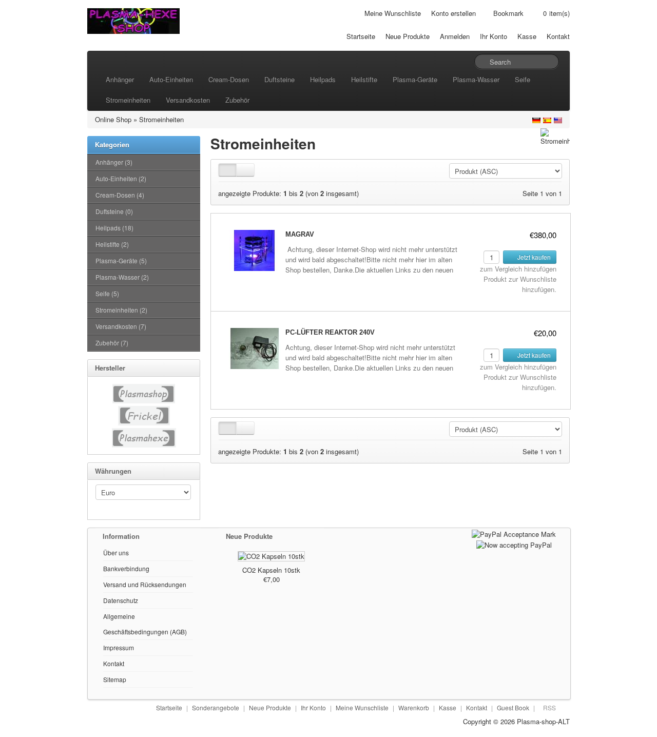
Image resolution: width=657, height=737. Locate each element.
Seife (522, 79)
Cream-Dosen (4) (119, 194)
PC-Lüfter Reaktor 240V (330, 332)
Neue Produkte (407, 36)
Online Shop (113, 119)
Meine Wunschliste (392, 13)
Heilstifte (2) (112, 244)
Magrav (299, 234)
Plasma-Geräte (415, 79)
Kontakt (558, 36)
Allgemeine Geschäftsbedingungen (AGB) (145, 624)
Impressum (118, 647)
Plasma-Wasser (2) (122, 277)
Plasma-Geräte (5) (121, 260)
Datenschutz (120, 600)
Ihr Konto (493, 36)
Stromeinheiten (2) (121, 309)
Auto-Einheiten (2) (120, 178)
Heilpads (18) (114, 227)
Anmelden (455, 36)
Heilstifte (364, 79)
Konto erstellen (453, 13)
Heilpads (323, 79)
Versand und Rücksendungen (144, 584)
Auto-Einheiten (171, 79)
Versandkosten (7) (120, 326)
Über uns (116, 552)
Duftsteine (279, 79)
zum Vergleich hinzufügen (518, 269)
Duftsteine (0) (114, 211)
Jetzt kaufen (533, 257)
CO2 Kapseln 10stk (271, 570)
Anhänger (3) (113, 162)
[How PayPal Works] (514, 533)
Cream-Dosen (228, 79)
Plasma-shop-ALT (543, 721)
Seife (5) (107, 293)
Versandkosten (188, 100)
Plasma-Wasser (476, 79)
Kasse (526, 36)
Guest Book (513, 707)
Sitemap (114, 679)
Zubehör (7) (111, 342)
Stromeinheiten (128, 100)
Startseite (360, 36)
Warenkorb (413, 707)
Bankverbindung (126, 568)
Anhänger (120, 79)
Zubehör (237, 100)
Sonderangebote (215, 707)
